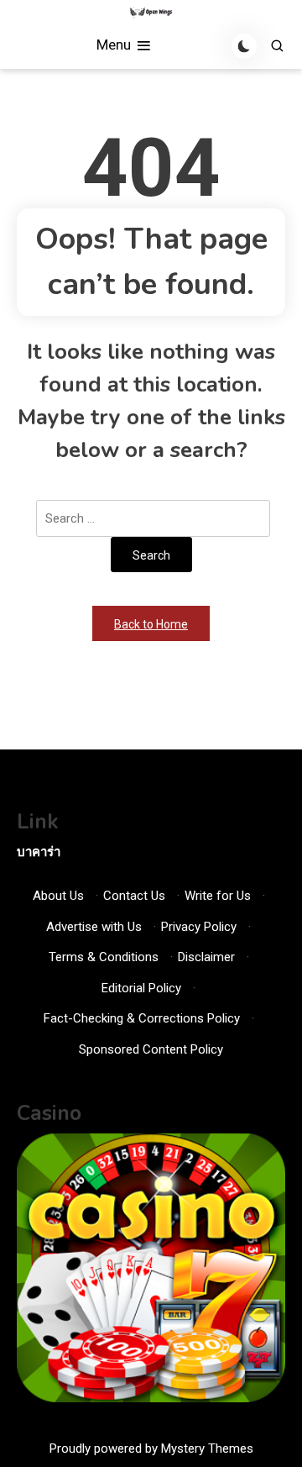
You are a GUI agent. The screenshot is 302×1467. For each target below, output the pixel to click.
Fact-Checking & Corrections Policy (142, 1018)
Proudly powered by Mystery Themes (151, 1448)
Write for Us (218, 895)
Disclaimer (206, 957)
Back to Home (151, 624)
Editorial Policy (141, 988)
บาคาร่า (38, 852)
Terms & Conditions (104, 957)
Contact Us (134, 895)
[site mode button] (244, 46)
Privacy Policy (199, 926)
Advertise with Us (94, 926)
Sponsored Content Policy (151, 1049)
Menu (115, 44)
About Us (58, 895)
